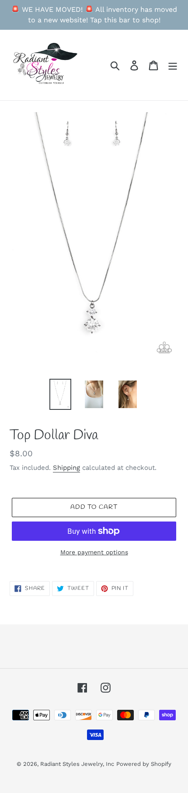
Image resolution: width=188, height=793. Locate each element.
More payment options (94, 552)
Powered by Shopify (143, 764)
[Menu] (172, 65)
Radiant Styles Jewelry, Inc (77, 764)
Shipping (66, 468)
